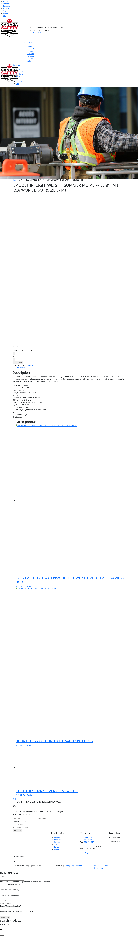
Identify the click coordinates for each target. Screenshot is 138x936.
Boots (30, 365)
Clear (35, 350)
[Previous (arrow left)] (1, 935)
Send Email (5, 917)
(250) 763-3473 (89, 842)
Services (6, 8)
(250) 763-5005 (88, 837)
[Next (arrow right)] (3, 935)
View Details (27, 586)
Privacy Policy (98, 868)
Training (6, 11)
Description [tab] (20, 368)
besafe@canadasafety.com (92, 853)
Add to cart (17, 363)
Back (14, 799)
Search (2, 924)
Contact (6, 13)
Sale (4, 16)
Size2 (15, 350)
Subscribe (17, 830)
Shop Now (28, 42)
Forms (56, 847)
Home (5, 1)
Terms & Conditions (100, 866)
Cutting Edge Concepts (73, 866)
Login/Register (35, 33)
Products (6, 6)
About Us (6, 4)
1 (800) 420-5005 (89, 840)
